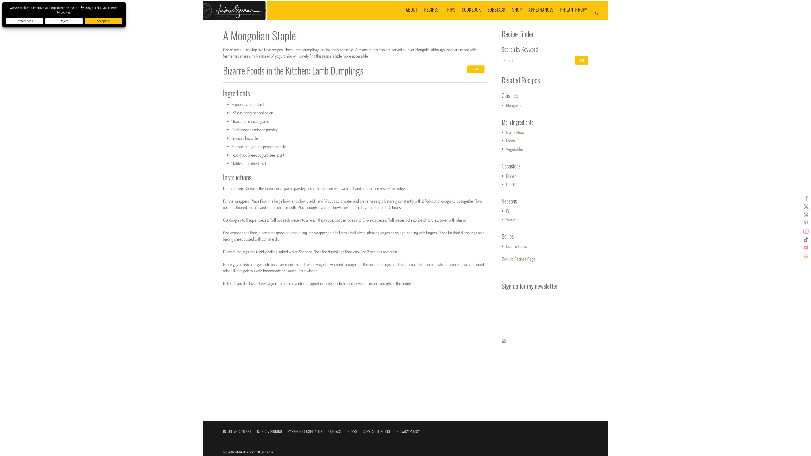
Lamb (510, 140)
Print (476, 69)
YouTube (806, 247)
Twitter (806, 206)
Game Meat (515, 132)
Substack (496, 9)
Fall (509, 211)
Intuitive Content (237, 431)
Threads (806, 215)
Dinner (511, 176)
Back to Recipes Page (518, 259)
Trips (450, 9)
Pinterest (806, 223)
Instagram (806, 231)
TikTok (806, 239)
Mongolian (514, 105)
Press (352, 431)
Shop (517, 9)
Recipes (431, 9)
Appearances (540, 9)
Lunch (510, 184)
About (411, 9)
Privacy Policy (408, 431)
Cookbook (471, 9)
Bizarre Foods (516, 246)
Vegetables (515, 149)
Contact (335, 431)
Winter (511, 219)
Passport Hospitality (305, 431)
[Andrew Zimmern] (304, 10)
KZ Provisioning (269, 431)
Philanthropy (573, 9)
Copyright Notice (377, 431)
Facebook (806, 198)
